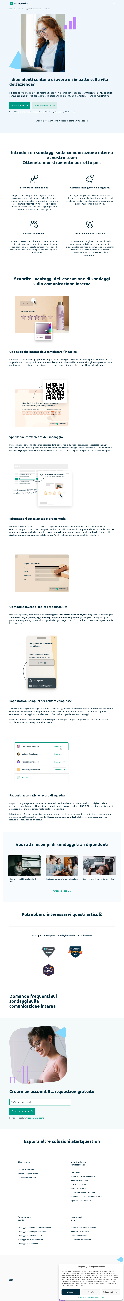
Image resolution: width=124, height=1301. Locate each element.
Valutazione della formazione (82, 1192)
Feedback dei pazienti (27, 1178)
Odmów (91, 1292)
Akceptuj (70, 1292)
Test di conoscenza (78, 1188)
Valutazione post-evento (28, 1174)
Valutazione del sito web (80, 1239)
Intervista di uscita (78, 1184)
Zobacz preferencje (111, 1292)
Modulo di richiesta (26, 1170)
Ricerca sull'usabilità (78, 1235)
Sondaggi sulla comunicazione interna (86, 1196)
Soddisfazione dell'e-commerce (83, 1227)
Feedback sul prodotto (79, 1231)
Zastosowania (14, 9)
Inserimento (75, 1172)
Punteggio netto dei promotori (30, 1239)
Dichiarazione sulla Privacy (95, 1297)
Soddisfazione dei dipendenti (82, 1176)
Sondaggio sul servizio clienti (30, 1235)
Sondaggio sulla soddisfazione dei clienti (34, 1227)
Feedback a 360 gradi (79, 1180)
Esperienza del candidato (80, 1200)
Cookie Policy (82, 1297)
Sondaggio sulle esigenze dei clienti (32, 1231)
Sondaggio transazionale (28, 1243)
